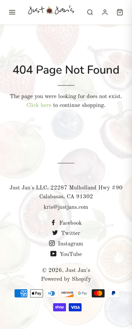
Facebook (70, 223)
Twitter (69, 233)
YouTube (70, 254)
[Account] (105, 12)
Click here (38, 105)
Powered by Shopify (66, 279)
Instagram (69, 244)
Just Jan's (77, 270)
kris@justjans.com (66, 207)
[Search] (90, 12)
